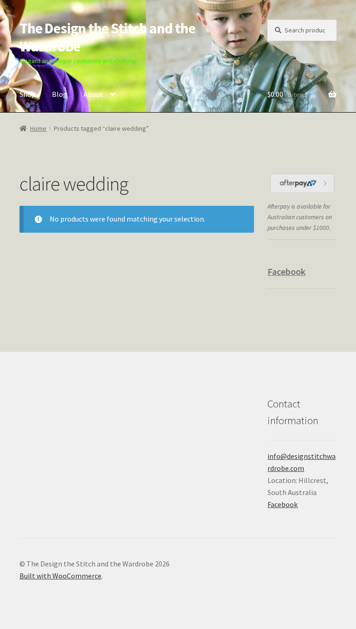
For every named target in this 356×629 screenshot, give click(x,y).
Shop (27, 94)
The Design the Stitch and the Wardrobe (107, 37)
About (93, 94)
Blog (59, 94)
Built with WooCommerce (60, 575)
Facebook (286, 271)
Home (38, 128)
